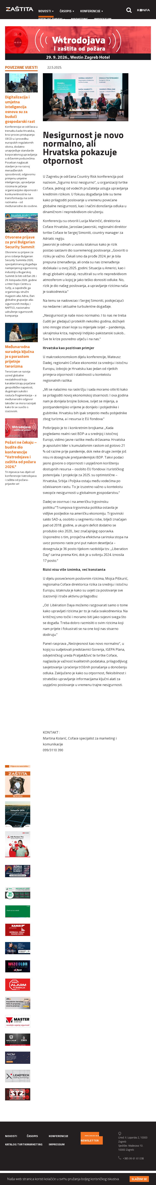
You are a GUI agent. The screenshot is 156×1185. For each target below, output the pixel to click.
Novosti (44, 11)
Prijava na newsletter (90, 1138)
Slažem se (139, 1179)
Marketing (79, 19)
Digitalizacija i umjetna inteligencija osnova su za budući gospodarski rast (20, 109)
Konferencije (90, 11)
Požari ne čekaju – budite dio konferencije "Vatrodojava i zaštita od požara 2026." (21, 454)
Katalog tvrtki (50, 19)
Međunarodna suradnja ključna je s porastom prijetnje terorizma (19, 356)
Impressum (102, 19)
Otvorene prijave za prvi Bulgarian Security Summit (20, 242)
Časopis (66, 11)
